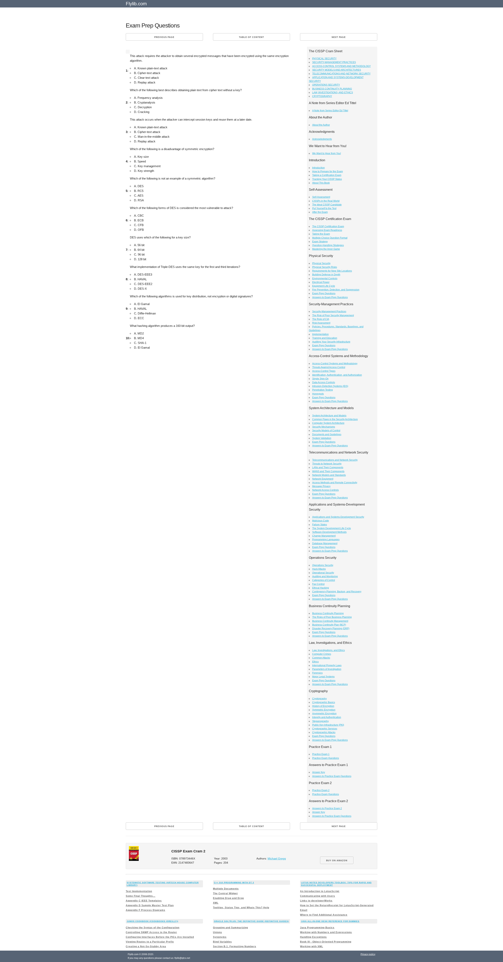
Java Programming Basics (317, 927)
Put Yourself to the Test (324, 208)
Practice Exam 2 (321, 790)
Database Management (324, 543)
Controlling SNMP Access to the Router (151, 932)
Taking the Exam (321, 234)
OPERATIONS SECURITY (326, 84)
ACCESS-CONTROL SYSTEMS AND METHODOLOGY (341, 66)
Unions (217, 932)
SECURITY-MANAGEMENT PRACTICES (334, 62)
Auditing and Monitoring (325, 576)
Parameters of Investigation (326, 669)
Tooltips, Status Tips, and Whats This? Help (241, 907)
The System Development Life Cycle (331, 528)
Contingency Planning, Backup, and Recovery (336, 591)
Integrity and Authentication (326, 717)
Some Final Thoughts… (140, 896)
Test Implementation (139, 891)
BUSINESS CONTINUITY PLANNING (332, 88)
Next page (339, 37)
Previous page (164, 37)
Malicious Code (320, 520)
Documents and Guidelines (326, 434)
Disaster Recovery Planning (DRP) (330, 628)
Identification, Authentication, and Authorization (337, 375)
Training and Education (324, 338)
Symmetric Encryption (323, 709)
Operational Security (323, 572)
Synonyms (220, 937)
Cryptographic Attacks (323, 732)
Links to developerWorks (316, 900)
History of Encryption (323, 706)
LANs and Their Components (327, 467)
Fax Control (318, 584)
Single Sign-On (320, 378)
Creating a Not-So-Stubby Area (146, 946)
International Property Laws (326, 665)
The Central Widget (225, 893)
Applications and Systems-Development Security (338, 517)
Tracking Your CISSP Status (327, 179)
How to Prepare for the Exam (327, 171)
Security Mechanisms (323, 426)
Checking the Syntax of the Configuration (152, 927)
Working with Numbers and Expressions (326, 932)
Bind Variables (222, 941)
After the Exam (320, 212)
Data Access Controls (323, 382)
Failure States (319, 524)
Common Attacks (321, 657)
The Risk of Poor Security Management (333, 315)
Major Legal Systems (323, 676)
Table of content (251, 37)
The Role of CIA (320, 319)
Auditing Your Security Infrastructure (331, 341)
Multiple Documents (226, 888)
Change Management (324, 535)
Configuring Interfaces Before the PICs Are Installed (160, 937)
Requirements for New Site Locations (332, 270)
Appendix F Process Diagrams (145, 910)
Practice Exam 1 (321, 754)
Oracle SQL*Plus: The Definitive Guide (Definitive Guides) (251, 921)
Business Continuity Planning (328, 613)
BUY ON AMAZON (336, 860)
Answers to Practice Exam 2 (327, 808)
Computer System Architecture (328, 423)
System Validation (321, 438)
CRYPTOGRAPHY (322, 96)
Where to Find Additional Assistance (323, 914)
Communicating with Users (317, 896)
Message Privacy (321, 486)
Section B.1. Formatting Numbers (234, 946)
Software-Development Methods (329, 532)
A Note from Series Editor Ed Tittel (330, 110)
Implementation (320, 334)
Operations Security (322, 565)
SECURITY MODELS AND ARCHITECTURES (336, 70)
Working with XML (311, 946)
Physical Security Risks (324, 267)
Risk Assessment (321, 323)
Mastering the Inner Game (326, 249)
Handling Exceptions (313, 937)
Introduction (318, 167)
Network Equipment (322, 478)
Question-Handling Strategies (328, 245)
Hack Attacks (319, 569)
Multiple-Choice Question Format (329, 237)
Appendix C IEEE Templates (144, 900)
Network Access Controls (325, 490)
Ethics (315, 661)
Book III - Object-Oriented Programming (325, 941)
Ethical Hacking (320, 587)
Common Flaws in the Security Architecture (335, 419)
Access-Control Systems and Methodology (334, 363)
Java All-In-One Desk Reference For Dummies (330, 921)
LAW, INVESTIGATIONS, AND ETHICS (332, 92)
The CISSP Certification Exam (328, 226)
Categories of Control (323, 580)
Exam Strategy (320, 241)
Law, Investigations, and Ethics (328, 650)
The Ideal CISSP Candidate (327, 204)
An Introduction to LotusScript (319, 891)
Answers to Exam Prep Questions (330, 297)
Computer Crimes (321, 654)
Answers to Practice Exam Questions (331, 776)
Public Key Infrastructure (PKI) (328, 725)
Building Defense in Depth (326, 274)
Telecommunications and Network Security (335, 460)
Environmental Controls (324, 278)
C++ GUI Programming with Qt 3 (234, 882)
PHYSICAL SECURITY (324, 58)
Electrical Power (321, 282)
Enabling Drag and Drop (228, 898)
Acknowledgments (322, 139)
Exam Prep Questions (323, 293)
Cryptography (319, 698)
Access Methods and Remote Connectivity (334, 482)
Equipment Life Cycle (323, 286)
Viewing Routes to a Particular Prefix (150, 941)
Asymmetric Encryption (324, 713)
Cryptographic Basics (323, 702)
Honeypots (318, 393)
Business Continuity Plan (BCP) (329, 624)
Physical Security (321, 263)
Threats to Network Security (326, 463)
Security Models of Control (326, 430)
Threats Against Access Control (328, 367)
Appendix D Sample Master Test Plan (150, 905)
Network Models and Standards (329, 475)
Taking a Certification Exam (326, 175)
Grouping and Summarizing (230, 927)
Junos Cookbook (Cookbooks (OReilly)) (152, 921)
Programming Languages (326, 539)
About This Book (321, 182)
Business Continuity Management (330, 621)
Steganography (320, 721)
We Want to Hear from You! (326, 153)
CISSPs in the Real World (326, 201)
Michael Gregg (277, 858)
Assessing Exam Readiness (327, 230)
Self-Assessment (321, 197)
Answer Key (318, 772)
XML (215, 903)
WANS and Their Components (328, 471)
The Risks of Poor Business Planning (332, 617)
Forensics (317, 673)
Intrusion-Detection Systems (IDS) (330, 386)
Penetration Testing (322, 389)
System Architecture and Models (329, 415)
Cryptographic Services (324, 728)
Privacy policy (368, 954)
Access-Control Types (323, 371)
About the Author (321, 125)
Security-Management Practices (329, 311)
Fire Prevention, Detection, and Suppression (335, 289)
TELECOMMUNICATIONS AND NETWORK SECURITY (341, 73)
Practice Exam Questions (325, 758)
